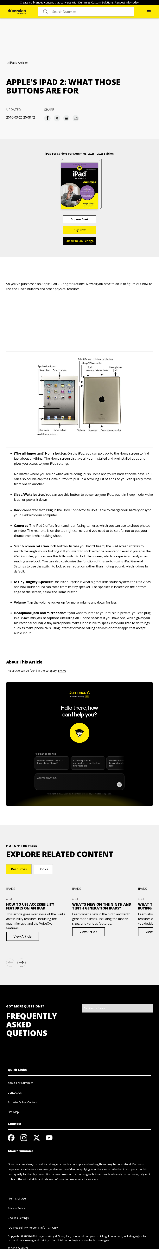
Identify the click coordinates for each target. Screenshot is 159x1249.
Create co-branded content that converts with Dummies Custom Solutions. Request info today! (79, 2)
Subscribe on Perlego (80, 241)
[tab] (19, 869)
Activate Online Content (22, 1102)
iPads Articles (19, 62)
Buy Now (80, 230)
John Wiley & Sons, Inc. (55, 1236)
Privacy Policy (16, 1208)
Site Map (13, 1112)
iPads (62, 671)
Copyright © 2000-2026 (22, 1236)
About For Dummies (20, 1083)
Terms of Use (17, 1198)
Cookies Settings (18, 1218)
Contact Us (15, 1092)
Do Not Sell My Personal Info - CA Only (33, 1227)
